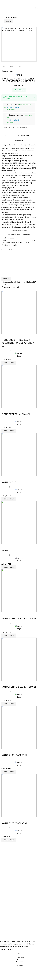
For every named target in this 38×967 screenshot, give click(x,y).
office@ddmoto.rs (8, 882)
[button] (19, 97)
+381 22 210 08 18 (8, 873)
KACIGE (4, 926)
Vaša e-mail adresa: (8, 250)
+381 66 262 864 (8, 879)
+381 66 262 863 (8, 870)
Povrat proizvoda (7, 914)
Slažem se (12, 949)
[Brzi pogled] (9, 336)
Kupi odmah (19, 140)
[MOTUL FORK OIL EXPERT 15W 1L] (19, 659)
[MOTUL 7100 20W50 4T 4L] (19, 795)
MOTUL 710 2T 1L (10, 550)
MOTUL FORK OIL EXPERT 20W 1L (18, 618)
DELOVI (12, 66)
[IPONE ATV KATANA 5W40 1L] (19, 386)
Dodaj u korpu (23, 135)
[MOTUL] (19, 491)
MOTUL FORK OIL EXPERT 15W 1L (18, 687)
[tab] (19, 230)
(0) (10, 350)
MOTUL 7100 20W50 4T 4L (14, 823)
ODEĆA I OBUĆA (7, 929)
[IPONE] (19, 354)
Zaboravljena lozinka (8, 910)
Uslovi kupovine (7, 907)
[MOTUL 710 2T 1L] (19, 522)
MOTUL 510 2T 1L (10, 482)
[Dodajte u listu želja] (14, 336)
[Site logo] (13, 9)
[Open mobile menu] (3, 9)
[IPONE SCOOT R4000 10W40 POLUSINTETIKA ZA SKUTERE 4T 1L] (19, 312)
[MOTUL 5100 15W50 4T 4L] (19, 727)
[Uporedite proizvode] (3, 336)
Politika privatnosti (7, 903)
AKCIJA (4, 922)
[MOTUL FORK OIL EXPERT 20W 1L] (19, 590)
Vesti (3, 893)
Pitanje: (4, 257)
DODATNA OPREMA (8, 933)
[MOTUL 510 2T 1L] (19, 454)
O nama (4, 896)
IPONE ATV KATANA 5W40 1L (15, 414)
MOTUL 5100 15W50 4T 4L (14, 755)
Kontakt (4, 900)
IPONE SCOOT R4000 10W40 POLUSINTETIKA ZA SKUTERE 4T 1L (18, 343)
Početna (4, 66)
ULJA (19, 66)
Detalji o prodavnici (13, 107)
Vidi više (3, 949)
